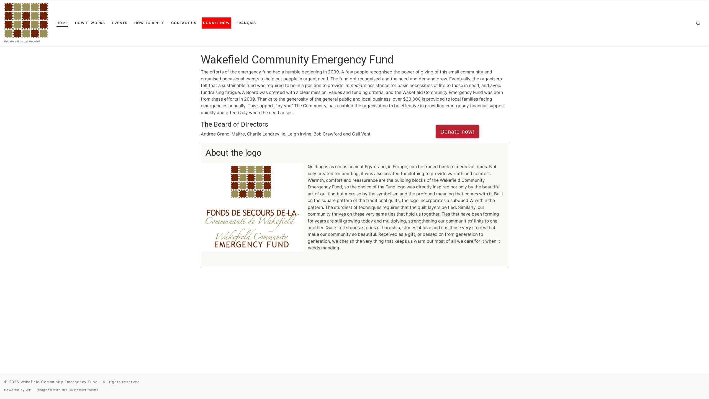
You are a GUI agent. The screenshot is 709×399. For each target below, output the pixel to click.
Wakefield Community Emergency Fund (59, 382)
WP (28, 390)
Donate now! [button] (457, 132)
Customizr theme (84, 390)
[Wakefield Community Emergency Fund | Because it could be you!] (26, 19)
